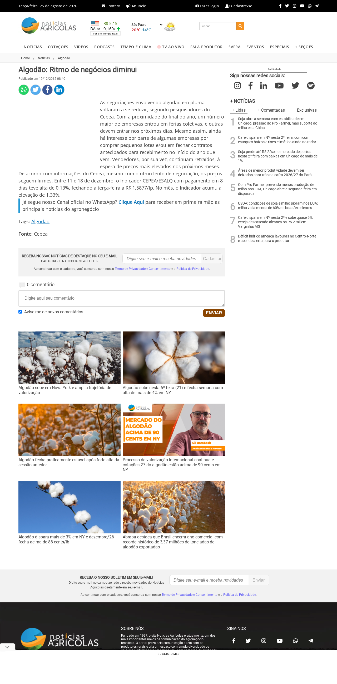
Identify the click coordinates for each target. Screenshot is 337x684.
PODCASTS (104, 46)
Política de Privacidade (192, 269)
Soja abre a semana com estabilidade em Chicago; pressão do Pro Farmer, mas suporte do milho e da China (277, 123)
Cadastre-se (241, 5)
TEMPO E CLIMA (136, 46)
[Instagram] (293, 5)
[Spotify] (311, 85)
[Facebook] (279, 5)
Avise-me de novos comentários (53, 311)
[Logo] (48, 26)
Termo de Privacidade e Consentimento (143, 269)
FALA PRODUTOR (206, 46)
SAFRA (234, 46)
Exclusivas (307, 110)
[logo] (64, 639)
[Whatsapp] (308, 5)
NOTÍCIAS (33, 46)
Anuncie (138, 5)
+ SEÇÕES (304, 46)
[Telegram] (316, 5)
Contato (112, 5)
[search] (240, 26)
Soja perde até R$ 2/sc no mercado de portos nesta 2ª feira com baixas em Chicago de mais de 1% (278, 156)
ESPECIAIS (279, 46)
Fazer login (209, 5)
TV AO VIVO (173, 46)
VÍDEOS (81, 46)
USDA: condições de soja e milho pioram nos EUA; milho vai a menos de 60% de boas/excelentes (278, 205)
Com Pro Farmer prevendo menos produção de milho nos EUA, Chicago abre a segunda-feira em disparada (277, 189)
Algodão (40, 221)
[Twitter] (286, 5)
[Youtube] (300, 5)
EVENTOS (255, 46)
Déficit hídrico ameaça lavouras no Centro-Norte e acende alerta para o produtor (277, 238)
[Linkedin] (59, 90)
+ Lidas (239, 110)
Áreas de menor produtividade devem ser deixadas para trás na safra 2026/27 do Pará (275, 172)
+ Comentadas (271, 110)
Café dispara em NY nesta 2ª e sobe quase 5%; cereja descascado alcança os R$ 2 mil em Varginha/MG (275, 222)
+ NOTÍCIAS (242, 101)
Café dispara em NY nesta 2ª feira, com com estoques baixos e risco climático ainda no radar (277, 139)
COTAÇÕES (58, 46)
